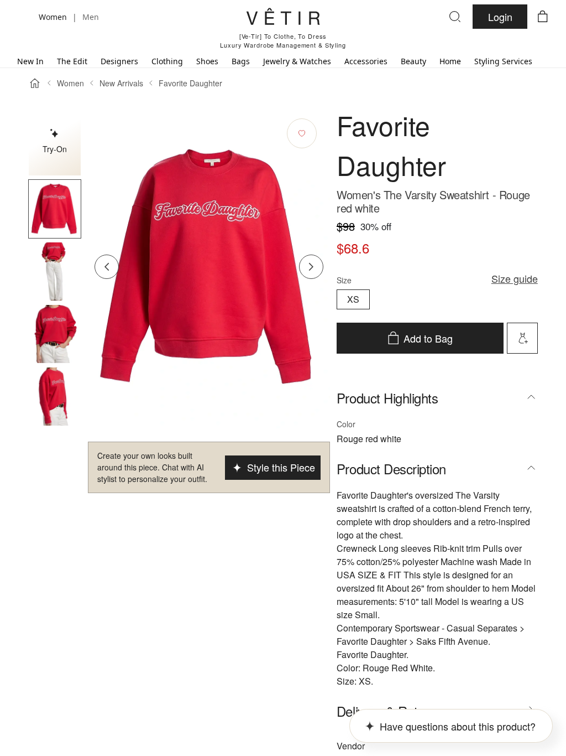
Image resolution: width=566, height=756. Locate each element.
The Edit (72, 61)
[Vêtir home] (283, 18)
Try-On (55, 148)
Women (70, 83)
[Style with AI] (522, 338)
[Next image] (311, 267)
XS (353, 299)
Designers (119, 61)
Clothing (167, 61)
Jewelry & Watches (297, 61)
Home (450, 61)
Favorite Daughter (190, 83)
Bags (241, 61)
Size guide (514, 278)
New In (30, 61)
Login (500, 16)
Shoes (207, 61)
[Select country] (23, 16)
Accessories (365, 61)
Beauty (413, 61)
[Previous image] (107, 267)
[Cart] (542, 16)
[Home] (34, 83)
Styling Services (503, 61)
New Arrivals (121, 83)
